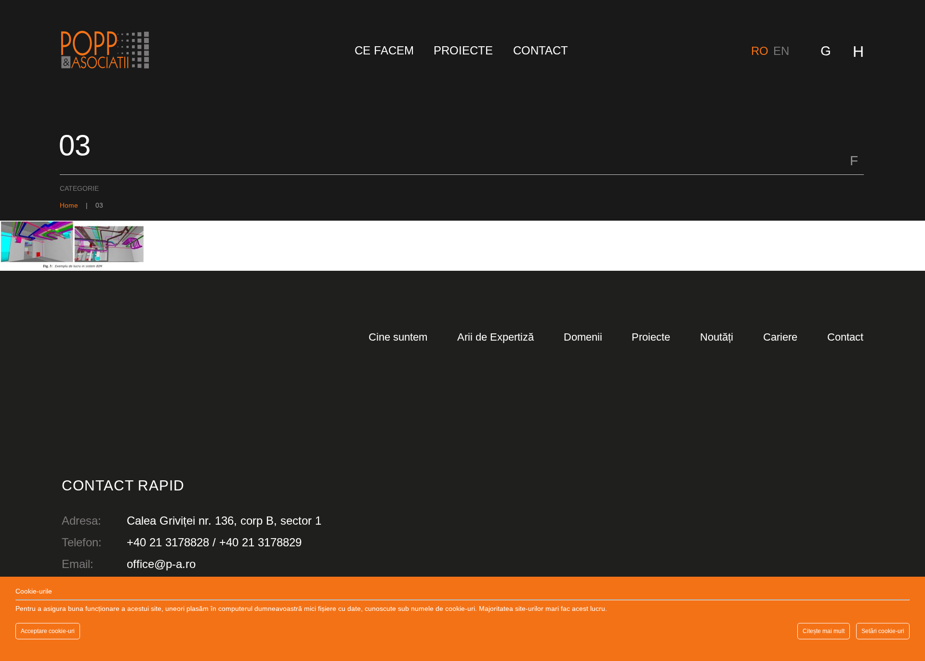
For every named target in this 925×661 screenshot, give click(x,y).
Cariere (780, 337)
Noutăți (716, 337)
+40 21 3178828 (168, 542)
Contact (540, 50)
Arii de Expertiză (495, 337)
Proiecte (463, 50)
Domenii (583, 337)
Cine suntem (398, 337)
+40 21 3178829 (260, 542)
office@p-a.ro (161, 563)
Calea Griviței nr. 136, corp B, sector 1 (224, 520)
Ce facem (384, 50)
